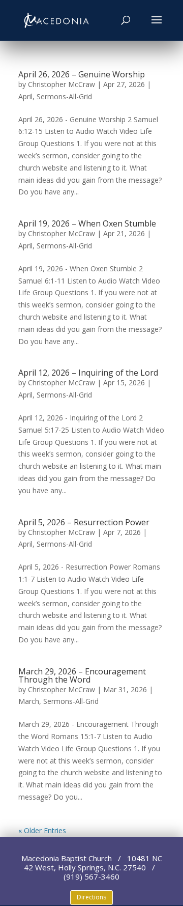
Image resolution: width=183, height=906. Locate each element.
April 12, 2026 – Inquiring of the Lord (88, 372)
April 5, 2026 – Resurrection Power (83, 522)
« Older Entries (42, 830)
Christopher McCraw (61, 84)
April (25, 96)
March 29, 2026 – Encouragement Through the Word (82, 675)
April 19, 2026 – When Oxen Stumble (87, 223)
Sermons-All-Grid (64, 96)
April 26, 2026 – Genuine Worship (81, 74)
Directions (91, 897)
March (28, 701)
